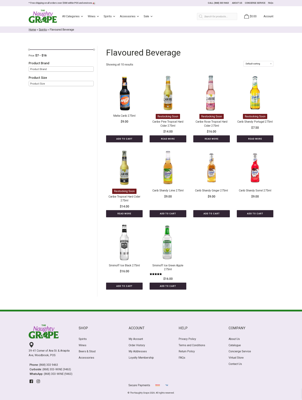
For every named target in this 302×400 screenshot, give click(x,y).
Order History (137, 345)
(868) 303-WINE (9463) (56, 369)
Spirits (108, 16)
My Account (136, 339)
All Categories (71, 16)
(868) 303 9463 (48, 364)
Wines (91, 16)
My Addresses (138, 351)
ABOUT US (237, 3)
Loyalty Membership (141, 357)
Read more (168, 139)
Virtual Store (236, 357)
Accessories (127, 16)
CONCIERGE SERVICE (255, 3)
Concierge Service (240, 351)
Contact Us (235, 364)
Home (32, 29)
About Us (234, 339)
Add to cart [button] (124, 139)
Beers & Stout (87, 351)
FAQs (270, 3)
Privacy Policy (187, 339)
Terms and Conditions (192, 345)
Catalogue (235, 345)
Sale (146, 16)
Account (268, 16)
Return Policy (187, 351)
